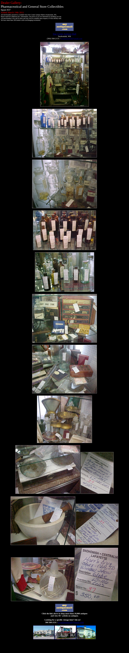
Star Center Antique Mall (64, 34)
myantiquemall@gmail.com (71, 38)
